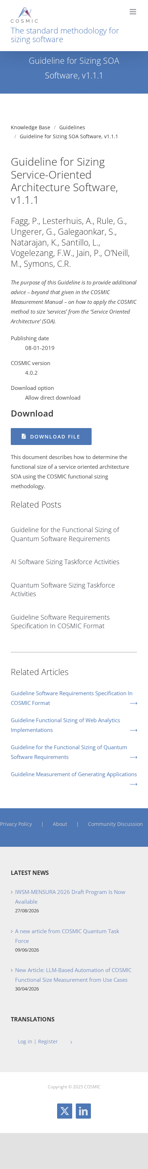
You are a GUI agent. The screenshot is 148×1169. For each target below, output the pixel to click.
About (60, 823)
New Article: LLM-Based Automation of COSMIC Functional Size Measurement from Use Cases (73, 974)
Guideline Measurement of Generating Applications (74, 774)
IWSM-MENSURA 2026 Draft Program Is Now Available (70, 896)
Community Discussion (115, 823)
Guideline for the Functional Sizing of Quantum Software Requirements (69, 751)
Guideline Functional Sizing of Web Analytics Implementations (65, 724)
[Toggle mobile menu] (133, 11)
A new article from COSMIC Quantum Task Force (67, 935)
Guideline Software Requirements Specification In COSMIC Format (72, 697)
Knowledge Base (30, 127)
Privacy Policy (16, 823)
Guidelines (72, 127)
